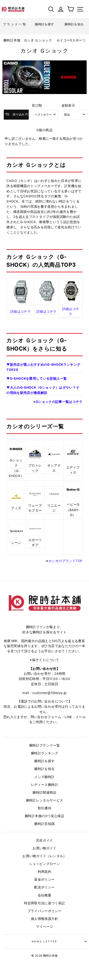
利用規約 (44, 871)
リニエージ (54, 508)
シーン (16, 542)
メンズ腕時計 (44, 777)
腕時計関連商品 (44, 792)
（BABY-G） (73, 512)
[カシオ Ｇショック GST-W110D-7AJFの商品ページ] (46, 300)
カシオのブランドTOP (65, 561)
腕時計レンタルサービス (44, 800)
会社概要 (44, 895)
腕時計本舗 (12, 40)
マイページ (44, 926)
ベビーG (73, 504)
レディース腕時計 (44, 785)
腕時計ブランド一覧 (44, 745)
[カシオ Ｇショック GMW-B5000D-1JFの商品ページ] (20, 291)
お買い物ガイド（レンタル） (44, 856)
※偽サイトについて (44, 660)
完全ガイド (44, 840)
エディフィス (73, 469)
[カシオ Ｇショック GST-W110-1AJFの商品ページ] (70, 300)
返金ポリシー (44, 879)
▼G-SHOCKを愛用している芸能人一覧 (36, 378)
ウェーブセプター (35, 508)
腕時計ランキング (44, 753)
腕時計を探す (44, 761)
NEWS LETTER (44, 941)
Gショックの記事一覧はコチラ (59, 402)
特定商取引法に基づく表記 (44, 903)
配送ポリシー (44, 887)
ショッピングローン (44, 864)
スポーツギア (35, 542)
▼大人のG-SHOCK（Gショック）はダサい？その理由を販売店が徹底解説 (42, 390)
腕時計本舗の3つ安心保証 (44, 816)
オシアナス (54, 468)
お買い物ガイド (44, 848)
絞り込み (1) (20, 114)
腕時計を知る (44, 769)
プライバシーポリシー (44, 911)
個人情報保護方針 (44, 919)
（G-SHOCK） (16, 473)
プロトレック (35, 468)
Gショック (16, 462)
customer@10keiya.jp (49, 693)
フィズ (16, 508)
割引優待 (44, 808)
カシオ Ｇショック (38, 40)
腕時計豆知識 (44, 824)
